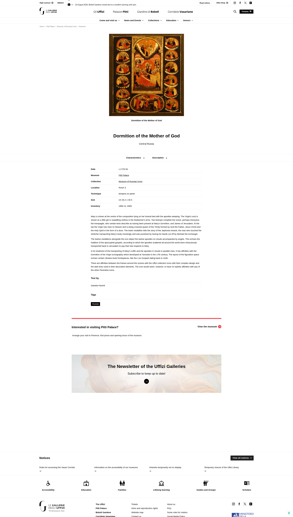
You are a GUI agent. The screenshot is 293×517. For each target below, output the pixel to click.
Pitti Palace (124, 175)
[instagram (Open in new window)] (234, 2)
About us (171, 504)
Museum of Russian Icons (130, 181)
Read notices (205, 3)
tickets (245, 11)
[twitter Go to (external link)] (245, 504)
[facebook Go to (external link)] (239, 504)
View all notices (241, 458)
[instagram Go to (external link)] (233, 504)
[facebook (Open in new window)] (240, 2)
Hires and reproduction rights (144, 508)
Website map (137, 512)
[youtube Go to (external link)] (251, 504)
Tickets (134, 504)
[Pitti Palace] (120, 11)
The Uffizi (100, 504)
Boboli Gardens (103, 512)
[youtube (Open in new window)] (250, 2)
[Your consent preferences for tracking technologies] (289, 513)
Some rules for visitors (177, 512)
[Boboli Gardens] (148, 11)
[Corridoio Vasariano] (180, 11)
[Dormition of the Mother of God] (48, 11)
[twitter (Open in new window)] (245, 2)
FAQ (169, 508)
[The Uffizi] (99, 11)
